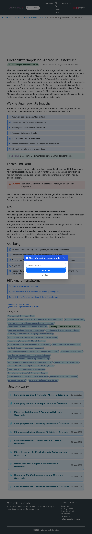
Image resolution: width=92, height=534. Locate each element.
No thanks (46, 275)
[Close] (64, 258)
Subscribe (46, 270)
